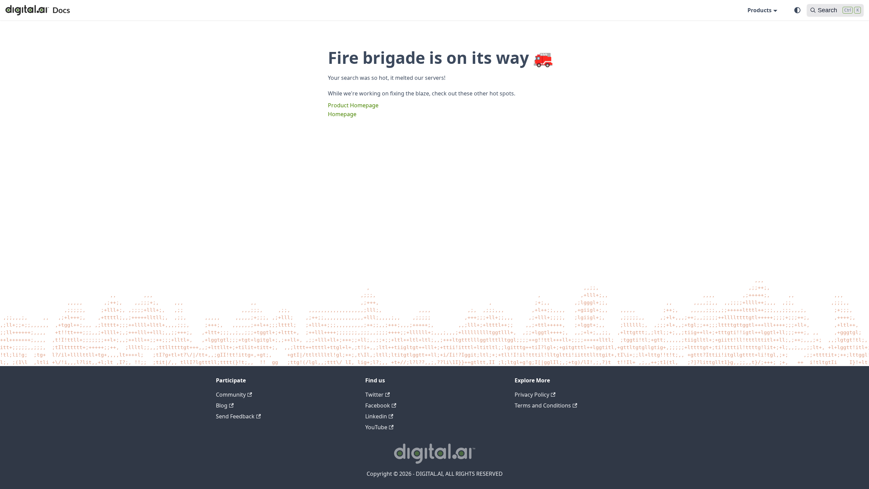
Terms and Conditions (543, 405)
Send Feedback (235, 416)
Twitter (374, 394)
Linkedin (376, 416)
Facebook (377, 405)
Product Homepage (353, 105)
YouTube (376, 427)
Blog (221, 405)
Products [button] (759, 10)
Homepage (342, 114)
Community (231, 394)
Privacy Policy (532, 394)
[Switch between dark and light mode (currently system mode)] (797, 10)
